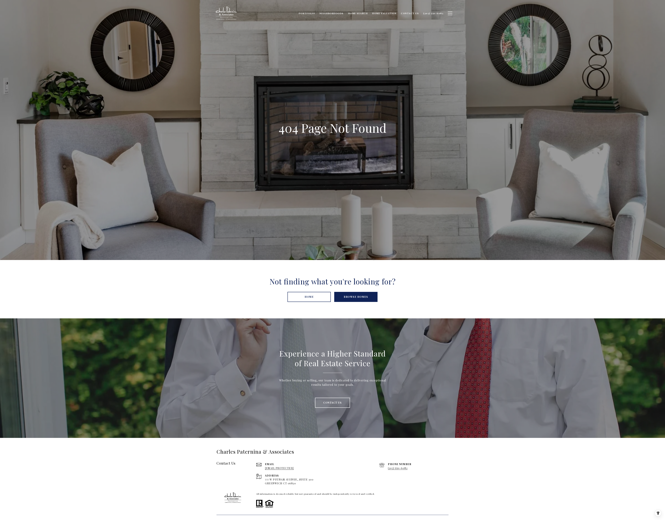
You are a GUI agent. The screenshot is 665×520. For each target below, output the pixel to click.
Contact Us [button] (332, 402)
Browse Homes (356, 296)
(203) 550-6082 (397, 468)
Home (309, 296)
